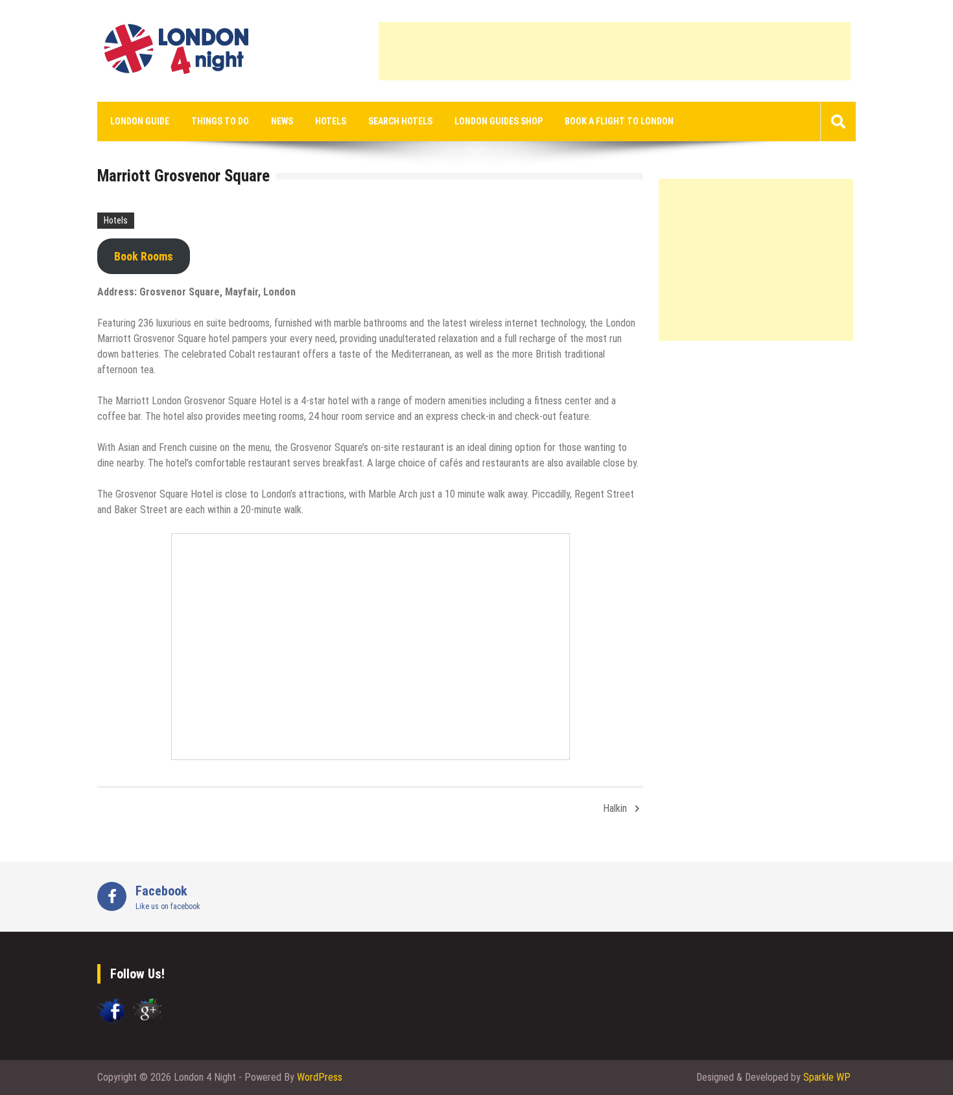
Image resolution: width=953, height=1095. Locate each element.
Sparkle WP (827, 1077)
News (282, 121)
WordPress (319, 1077)
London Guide (139, 121)
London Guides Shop (498, 121)
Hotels (330, 121)
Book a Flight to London (619, 121)
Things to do (220, 121)
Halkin (615, 808)
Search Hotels (400, 121)
